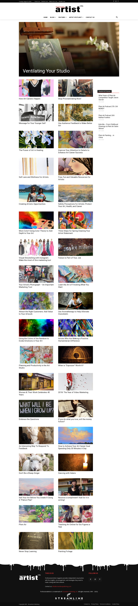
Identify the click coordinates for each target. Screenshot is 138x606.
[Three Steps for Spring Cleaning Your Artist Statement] (75, 220)
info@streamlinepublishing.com (61, 586)
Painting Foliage (65, 551)
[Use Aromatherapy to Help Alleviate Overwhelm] (75, 301)
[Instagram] (116, 1)
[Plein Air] (36, 514)
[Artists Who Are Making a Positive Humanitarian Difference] (75, 328)
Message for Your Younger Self (32, 123)
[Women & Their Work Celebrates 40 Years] (36, 381)
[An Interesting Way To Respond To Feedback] (36, 435)
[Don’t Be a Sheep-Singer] (36, 462)
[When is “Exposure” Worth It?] (75, 354)
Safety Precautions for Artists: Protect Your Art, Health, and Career (75, 205)
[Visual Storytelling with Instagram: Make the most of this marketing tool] (36, 247)
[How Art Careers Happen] (36, 88)
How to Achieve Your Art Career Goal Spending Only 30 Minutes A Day (74, 447)
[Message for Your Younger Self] (36, 112)
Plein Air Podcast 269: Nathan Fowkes (107, 116)
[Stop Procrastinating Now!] (75, 88)
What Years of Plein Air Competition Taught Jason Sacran (108, 97)
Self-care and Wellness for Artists (34, 177)
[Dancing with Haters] (75, 462)
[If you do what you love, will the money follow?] (75, 408)
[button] (117, 17)
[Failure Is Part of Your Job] (75, 247)
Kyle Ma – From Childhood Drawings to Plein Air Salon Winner (108, 126)
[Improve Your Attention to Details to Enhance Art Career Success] (75, 139)
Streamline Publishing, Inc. (70, 591)
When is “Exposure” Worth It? (70, 365)
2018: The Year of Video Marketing (73, 392)
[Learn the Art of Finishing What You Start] (75, 274)
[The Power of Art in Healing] (36, 139)
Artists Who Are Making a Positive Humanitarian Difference (73, 339)
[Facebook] (114, 1)
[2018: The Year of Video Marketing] (75, 381)
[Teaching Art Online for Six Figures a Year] (75, 514)
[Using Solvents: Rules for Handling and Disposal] (69, 49)
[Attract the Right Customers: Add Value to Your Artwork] (36, 301)
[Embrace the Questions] (36, 408)
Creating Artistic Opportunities (32, 204)
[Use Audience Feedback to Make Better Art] (75, 112)
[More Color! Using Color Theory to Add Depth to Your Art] (36, 220)
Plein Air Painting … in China (106, 136)
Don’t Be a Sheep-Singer (29, 473)
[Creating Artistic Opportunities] (36, 193)
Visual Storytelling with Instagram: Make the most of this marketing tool (35, 259)
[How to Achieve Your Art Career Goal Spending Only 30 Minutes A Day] (75, 435)
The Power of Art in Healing (31, 150)
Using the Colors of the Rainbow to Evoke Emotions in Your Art (34, 339)
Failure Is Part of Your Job (69, 258)
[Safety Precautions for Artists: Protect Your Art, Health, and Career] (75, 193)
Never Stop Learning (28, 551)
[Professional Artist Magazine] (69, 9)
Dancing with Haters (67, 473)
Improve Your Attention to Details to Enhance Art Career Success (73, 151)
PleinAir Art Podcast (104, 91)
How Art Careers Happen (29, 99)
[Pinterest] (118, 1)
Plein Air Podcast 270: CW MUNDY (108, 107)
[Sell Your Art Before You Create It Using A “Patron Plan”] (36, 487)
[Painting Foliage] (75, 540)
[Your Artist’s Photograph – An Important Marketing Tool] (36, 274)
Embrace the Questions (29, 419)
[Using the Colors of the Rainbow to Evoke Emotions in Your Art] (36, 328)
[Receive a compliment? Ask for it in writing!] (75, 487)
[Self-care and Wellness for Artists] (36, 166)
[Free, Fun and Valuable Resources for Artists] (75, 166)
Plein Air (22, 524)
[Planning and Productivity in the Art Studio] (36, 354)
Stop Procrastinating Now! (69, 99)
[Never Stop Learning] (36, 540)
